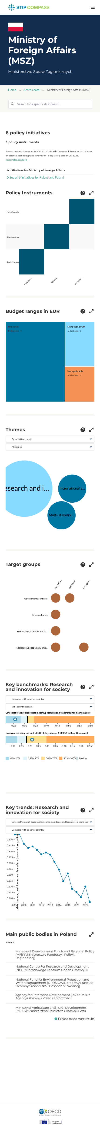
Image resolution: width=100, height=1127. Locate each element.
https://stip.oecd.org (16, 159)
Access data (31, 90)
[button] (92, 7)
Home (12, 90)
